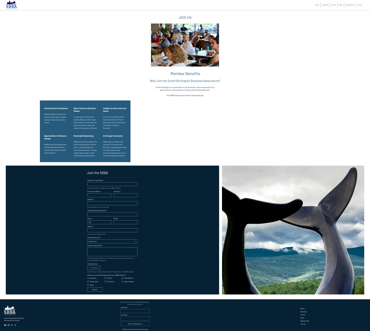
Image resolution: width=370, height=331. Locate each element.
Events (302, 315)
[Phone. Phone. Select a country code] (90, 222)
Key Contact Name (94, 191)
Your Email (124, 315)
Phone (89, 218)
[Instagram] (8, 325)
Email (116, 218)
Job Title (117, 191)
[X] (15, 325)
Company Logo (92, 264)
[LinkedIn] (5, 325)
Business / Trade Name (95, 180)
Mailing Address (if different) (96, 210)
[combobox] (112, 241)
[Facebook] (12, 325)
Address (90, 199)
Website (90, 226)
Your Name (124, 307)
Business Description (95, 245)
